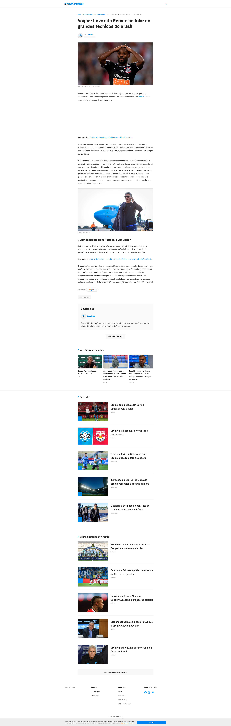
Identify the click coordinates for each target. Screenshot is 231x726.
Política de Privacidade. (127, 723)
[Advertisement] (115, 117)
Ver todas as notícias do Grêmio (114, 672)
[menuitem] (102, 692)
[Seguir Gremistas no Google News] (88, 289)
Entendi (151, 722)
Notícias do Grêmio (88, 14)
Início (79, 14)
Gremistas (90, 34)
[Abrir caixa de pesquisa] (165, 4)
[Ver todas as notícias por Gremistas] (80, 34)
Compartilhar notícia (114, 336)
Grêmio (141, 97)
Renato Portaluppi (100, 14)
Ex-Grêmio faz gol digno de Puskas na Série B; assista (110, 137)
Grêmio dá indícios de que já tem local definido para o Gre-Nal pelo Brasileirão (120, 259)
